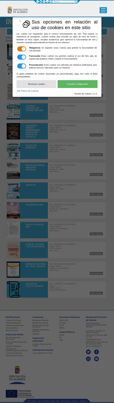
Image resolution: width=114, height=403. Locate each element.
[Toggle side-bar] (103, 10)
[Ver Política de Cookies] (27, 91)
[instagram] (47, 1)
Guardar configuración (77, 84)
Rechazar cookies (36, 84)
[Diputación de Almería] (17, 10)
